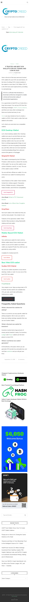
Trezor (11, 335)
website (9, 351)
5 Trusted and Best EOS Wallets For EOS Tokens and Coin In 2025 (14, 68)
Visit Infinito (6, 257)
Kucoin (20, 108)
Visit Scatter (6, 279)
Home (3, 27)
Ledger (4, 335)
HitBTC (16, 108)
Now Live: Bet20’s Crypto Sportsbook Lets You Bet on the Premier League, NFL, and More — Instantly (14, 563)
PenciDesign (14, 596)
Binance (24, 108)
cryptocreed (17, 72)
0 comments (21, 359)
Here (3, 116)
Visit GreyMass (7, 228)
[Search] (27, 2)
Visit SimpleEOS (8, 192)
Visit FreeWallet (8, 299)
